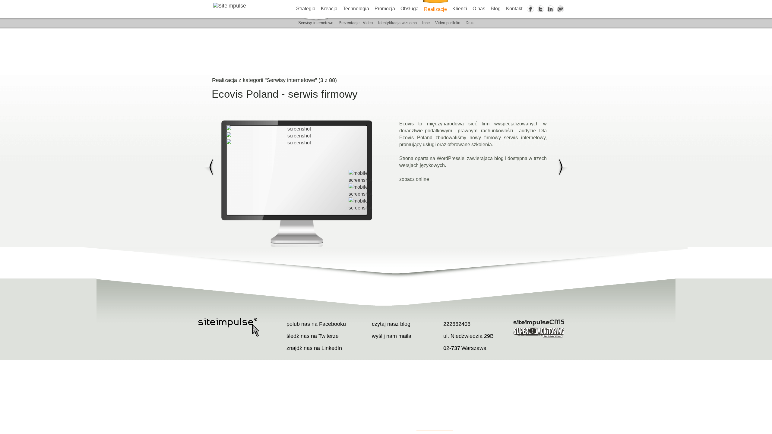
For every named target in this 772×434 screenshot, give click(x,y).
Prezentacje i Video (356, 22)
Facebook (530, 9)
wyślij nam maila (391, 336)
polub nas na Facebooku (316, 324)
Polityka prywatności (434, 428)
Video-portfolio (447, 22)
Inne (426, 22)
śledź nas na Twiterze (312, 336)
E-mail (560, 9)
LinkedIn (550, 9)
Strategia (305, 8)
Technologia (356, 8)
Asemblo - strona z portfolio (208, 167)
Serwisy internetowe (315, 22)
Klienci (459, 8)
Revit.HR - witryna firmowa (563, 167)
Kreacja (329, 8)
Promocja (385, 8)
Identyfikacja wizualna (397, 22)
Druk (470, 22)
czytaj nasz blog (391, 324)
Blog (496, 8)
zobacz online (414, 179)
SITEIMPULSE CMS (539, 323)
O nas (479, 8)
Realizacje (435, 9)
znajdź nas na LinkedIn (314, 348)
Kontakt (514, 8)
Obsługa (409, 8)
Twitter (540, 9)
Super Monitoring (539, 333)
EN (768, 75)
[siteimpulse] (250, 6)
